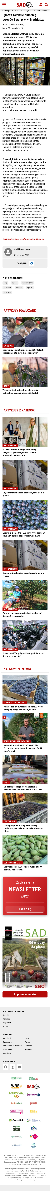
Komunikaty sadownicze (12, 1046)
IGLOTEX (29, 288)
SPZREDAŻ (7, 288)
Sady (27, 1038)
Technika (28, 1050)
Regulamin (7, 1023)
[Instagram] (12, 1067)
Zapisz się (25, 909)
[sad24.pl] (25, 4)
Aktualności (42, 10)
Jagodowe (7, 1042)
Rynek (27, 1042)
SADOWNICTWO (27, 283)
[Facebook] (31, 263)
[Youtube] (19, 1067)
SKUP (5, 283)
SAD (17, 10)
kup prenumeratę (25, 994)
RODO (5, 1026)
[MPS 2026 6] (25, 958)
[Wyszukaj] (46, 4)
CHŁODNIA (19, 288)
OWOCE (14, 283)
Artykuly (28, 10)
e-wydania (7, 1053)
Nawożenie (7, 1050)
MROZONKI (7, 292)
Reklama (6, 1019)
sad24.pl (6, 10)
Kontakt (6, 1015)
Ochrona (28, 1046)
